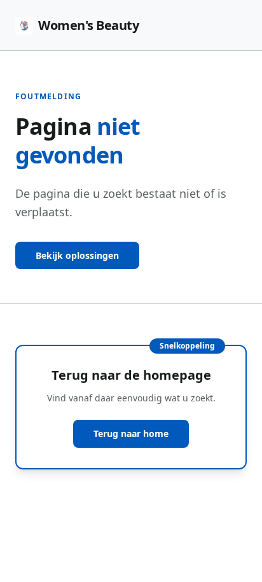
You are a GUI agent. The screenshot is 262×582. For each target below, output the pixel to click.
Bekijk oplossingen (77, 255)
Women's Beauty (88, 25)
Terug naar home (131, 433)
